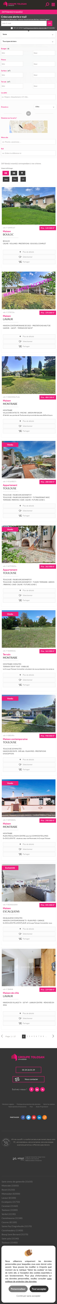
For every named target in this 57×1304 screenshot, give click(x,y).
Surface (5, 71)
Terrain (5, 82)
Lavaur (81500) (9, 1198)
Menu (52, 4)
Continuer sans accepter (28, 1295)
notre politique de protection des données (28, 1280)
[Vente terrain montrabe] (28, 629)
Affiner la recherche (47, 4)
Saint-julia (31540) (10, 1238)
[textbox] (27, 97)
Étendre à (4, 107)
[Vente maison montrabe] (28, 375)
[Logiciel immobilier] (18, 1159)
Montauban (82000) (11, 1194)
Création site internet (32, 1159)
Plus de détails (28, 252)
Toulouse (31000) (10, 1210)
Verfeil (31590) (9, 1214)
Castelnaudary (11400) (12, 1230)
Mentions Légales (8, 1104)
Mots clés (4, 137)
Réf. (2, 149)
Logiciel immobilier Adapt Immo (35, 1157)
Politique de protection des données (29, 1104)
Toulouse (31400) (10, 1242)
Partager (26, 262)
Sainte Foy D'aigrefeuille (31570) (17, 1226)
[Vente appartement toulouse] (28, 459)
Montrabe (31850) (10, 1185)
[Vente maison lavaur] (28, 290)
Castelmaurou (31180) (12, 1218)
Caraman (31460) (10, 1206)
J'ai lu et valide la (18, 28)
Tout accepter (39, 1288)
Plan (31, 1107)
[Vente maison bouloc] (28, 206)
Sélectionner (28, 257)
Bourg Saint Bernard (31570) (15, 1234)
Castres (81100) (9, 1222)
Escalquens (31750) (11, 1202)
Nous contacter (31, 1079)
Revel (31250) (8, 1190)
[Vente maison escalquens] (28, 883)
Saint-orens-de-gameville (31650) (17, 1181)
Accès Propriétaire (42, 1107)
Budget (4, 48)
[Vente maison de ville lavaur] (28, 967)
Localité (4, 93)
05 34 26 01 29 (28, 1070)
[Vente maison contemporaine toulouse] (28, 713)
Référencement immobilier (33, 1160)
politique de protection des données (35, 28)
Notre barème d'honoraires (17, 1107)
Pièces (3, 60)
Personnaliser (18, 1288)
